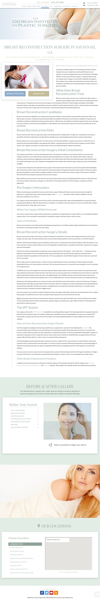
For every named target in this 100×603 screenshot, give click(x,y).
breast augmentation (34, 365)
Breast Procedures (18, 413)
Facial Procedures (18, 410)
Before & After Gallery (34, 6)
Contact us (74, 6)
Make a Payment (92, 3)
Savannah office (16, 544)
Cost (51, 6)
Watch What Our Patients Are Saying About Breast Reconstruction (77, 66)
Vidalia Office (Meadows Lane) (21, 573)
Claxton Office (16, 565)
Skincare (14, 424)
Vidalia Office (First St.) (19, 569)
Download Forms (92, 5)
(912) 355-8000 (57, 2)
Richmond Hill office (18, 562)
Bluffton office (16, 548)
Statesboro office (17, 551)
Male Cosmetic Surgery (19, 427)
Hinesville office (16, 555)
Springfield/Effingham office (21, 558)
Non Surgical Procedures (20, 421)
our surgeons (59, 194)
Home (24, 6)
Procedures (45, 6)
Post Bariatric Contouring (21, 419)
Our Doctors (66, 6)
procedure (85, 328)
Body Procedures (17, 416)
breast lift (47, 365)
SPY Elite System (38, 312)
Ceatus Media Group (67, 597)
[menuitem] (24, 6)
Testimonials (58, 6)
